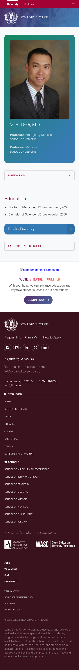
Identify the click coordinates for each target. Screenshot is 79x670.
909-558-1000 (48, 381)
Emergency (11, 581)
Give (6, 575)
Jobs (7, 563)
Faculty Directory (21, 229)
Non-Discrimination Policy (18, 597)
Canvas (8, 431)
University (12, 4)
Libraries (9, 424)
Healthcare (30, 4)
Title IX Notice (12, 591)
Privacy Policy (12, 609)
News (7, 416)
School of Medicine (23, 139)
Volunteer (10, 569)
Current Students (15, 409)
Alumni (8, 401)
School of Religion (16, 521)
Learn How (36, 299)
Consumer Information (18, 454)
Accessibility (11, 603)
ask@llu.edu (12, 385)
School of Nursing (15, 499)
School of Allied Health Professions (26, 469)
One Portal (11, 439)
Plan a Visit (32, 337)
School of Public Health (19, 514)
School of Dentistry (16, 484)
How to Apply (52, 337)
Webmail (9, 446)
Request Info (12, 337)
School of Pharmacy (17, 506)
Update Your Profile (27, 246)
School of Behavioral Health (22, 476)
